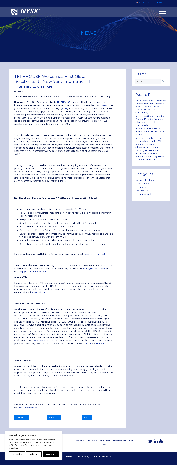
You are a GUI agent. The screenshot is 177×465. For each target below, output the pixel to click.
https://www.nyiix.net (94, 254)
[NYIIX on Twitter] (150, 442)
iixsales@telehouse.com (94, 268)
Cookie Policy (83, 457)
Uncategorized (143, 194)
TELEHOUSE (63, 102)
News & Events (143, 183)
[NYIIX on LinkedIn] (155, 442)
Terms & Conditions (102, 457)
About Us (79, 441)
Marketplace (119, 441)
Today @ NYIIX (143, 191)
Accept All (50, 454)
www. (36, 340)
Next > (86, 417)
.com (51, 340)
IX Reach (104, 105)
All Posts (53, 417)
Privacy (69, 457)
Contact (150, 2)
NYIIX (64, 108)
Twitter (87, 343)
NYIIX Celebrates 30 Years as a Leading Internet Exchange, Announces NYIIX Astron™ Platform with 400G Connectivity (150, 106)
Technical (105, 441)
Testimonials (141, 187)
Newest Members (144, 180)
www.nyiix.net (39, 292)
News (132, 441)
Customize (17, 454)
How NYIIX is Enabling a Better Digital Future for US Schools (149, 131)
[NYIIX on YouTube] (161, 442)
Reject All (34, 454)
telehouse (44, 340)
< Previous (21, 417)
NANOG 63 (60, 265)
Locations (92, 441)
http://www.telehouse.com (33, 271)
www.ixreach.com (28, 408)
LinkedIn (100, 343)
